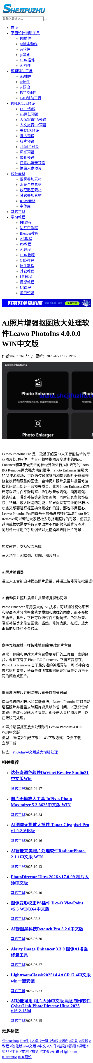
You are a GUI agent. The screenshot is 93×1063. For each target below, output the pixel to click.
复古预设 (27, 136)
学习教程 (18, 217)
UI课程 (25, 287)
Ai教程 (25, 250)
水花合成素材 (31, 185)
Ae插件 (25, 76)
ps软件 (25, 49)
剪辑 (54, 1052)
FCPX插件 (28, 93)
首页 (14, 28)
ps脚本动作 (28, 44)
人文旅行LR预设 (33, 125)
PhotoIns (19, 752)
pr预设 (25, 87)
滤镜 (83, 1041)
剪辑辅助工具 (22, 71)
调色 (63, 1041)
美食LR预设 (29, 130)
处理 (54, 752)
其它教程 (27, 271)
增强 (47, 752)
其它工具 (18, 212)
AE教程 (26, 239)
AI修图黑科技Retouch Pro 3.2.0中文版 (47, 929)
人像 (34, 1041)
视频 (71, 1046)
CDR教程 (27, 255)
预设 (53, 1041)
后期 (73, 1041)
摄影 (34, 1052)
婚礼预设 (27, 157)
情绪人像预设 (31, 168)
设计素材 (18, 174)
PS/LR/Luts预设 (23, 103)
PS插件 (25, 38)
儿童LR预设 (29, 147)
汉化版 (16, 1046)
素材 (24, 1052)
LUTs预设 (27, 109)
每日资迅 (27, 293)
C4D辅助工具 (30, 98)
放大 (39, 752)
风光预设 (27, 152)
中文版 (30, 752)
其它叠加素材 (31, 195)
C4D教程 (27, 260)
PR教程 (26, 222)
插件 (24, 1041)
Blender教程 (29, 233)
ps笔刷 (25, 55)
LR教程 (26, 277)
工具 (14, 1052)
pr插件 (25, 82)
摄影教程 (27, 282)
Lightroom (68, 1052)
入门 (51, 1046)
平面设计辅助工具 (25, 33)
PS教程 (25, 244)
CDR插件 (27, 60)
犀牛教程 (27, 266)
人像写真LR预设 (33, 120)
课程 (81, 1046)
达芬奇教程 (29, 228)
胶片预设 (27, 141)
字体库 (25, 206)
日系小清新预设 (32, 163)
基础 (61, 1046)
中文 (41, 1046)
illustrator (9, 1057)
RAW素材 (27, 201)
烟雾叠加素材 (31, 179)
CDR (44, 1052)
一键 (44, 1041)
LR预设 (25, 1057)
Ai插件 (25, 65)
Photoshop (10, 1041)
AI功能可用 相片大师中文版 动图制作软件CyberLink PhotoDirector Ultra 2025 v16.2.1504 (51, 1005)
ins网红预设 (29, 114)
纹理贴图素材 (31, 190)
